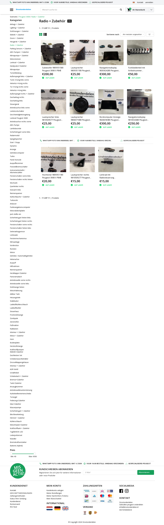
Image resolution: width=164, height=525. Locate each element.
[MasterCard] (110, 496)
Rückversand (15, 504)
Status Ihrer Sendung (18, 498)
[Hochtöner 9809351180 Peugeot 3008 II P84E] (53, 159)
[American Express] (86, 491)
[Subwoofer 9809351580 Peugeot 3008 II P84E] (53, 52)
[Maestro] (102, 496)
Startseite (13, 17)
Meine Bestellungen (54, 493)
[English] (65, 509)
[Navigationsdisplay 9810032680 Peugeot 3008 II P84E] (139, 101)
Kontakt (13, 490)
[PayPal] (94, 501)
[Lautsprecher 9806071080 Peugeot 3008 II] (82, 101)
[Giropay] (110, 491)
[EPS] (102, 491)
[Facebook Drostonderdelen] (121, 492)
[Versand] (85, 513)
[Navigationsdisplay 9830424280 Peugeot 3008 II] (111, 52)
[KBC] (94, 496)
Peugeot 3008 (24, 17)
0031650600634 (125, 510)
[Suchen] (121, 9)
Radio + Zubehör (38, 17)
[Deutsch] (134, 2)
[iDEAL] (86, 496)
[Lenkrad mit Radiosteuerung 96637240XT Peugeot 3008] (111, 159)
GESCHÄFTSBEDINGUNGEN (21, 493)
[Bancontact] (86, 501)
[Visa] (102, 501)
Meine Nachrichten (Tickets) (57, 496)
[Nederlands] (49, 509)
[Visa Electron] (110, 501)
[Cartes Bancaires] (94, 491)
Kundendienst (15, 501)
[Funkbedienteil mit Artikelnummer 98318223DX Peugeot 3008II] (139, 52)
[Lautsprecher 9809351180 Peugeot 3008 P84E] (82, 52)
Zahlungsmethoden (17, 496)
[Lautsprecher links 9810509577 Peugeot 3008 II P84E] (53, 101)
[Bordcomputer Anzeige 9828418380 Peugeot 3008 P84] (111, 101)
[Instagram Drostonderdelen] (127, 492)
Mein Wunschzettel (53, 498)
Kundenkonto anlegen (55, 490)
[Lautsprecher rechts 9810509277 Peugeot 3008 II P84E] (82, 159)
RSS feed (13, 507)
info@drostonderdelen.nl (128, 507)
